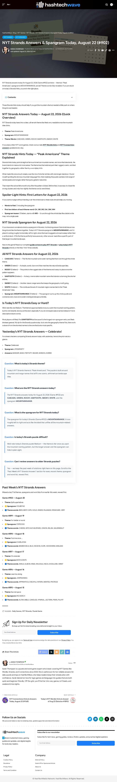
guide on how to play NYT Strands (43, 245)
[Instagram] (112, 719)
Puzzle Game (37, 611)
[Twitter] (90, 719)
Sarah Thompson (17, 49)
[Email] (102, 50)
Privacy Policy (65, 640)
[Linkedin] (95, 719)
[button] (4, 4)
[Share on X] (99, 50)
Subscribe (54, 632)
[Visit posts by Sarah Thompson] (5, 50)
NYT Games (8, 37)
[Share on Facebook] (95, 50)
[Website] (74, 663)
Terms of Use (27, 640)
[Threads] (107, 719)
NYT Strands (20, 37)
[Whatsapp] (101, 719)
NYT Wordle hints (50, 145)
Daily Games (16, 611)
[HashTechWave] (58, 4)
